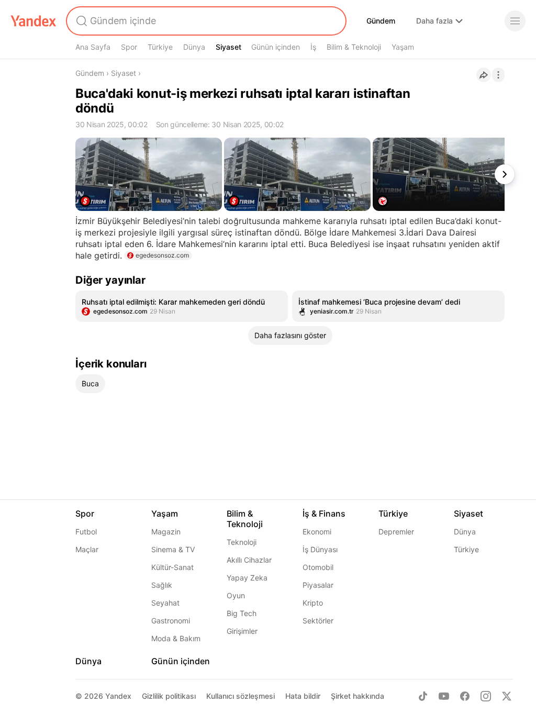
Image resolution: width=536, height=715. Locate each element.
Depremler (396, 531)
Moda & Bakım (175, 638)
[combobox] (205, 21)
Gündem (380, 20)
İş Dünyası (320, 549)
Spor (129, 46)
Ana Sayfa (92, 46)
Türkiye (160, 46)
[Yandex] (33, 21)
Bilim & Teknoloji (354, 46)
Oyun (236, 595)
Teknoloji (241, 542)
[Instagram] (485, 696)
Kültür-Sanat (172, 567)
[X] (506, 696)
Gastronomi (170, 620)
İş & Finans (324, 513)
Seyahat (165, 602)
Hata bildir (302, 695)
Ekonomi (317, 531)
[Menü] (515, 20)
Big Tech (241, 613)
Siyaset (228, 46)
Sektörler (318, 620)
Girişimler (242, 631)
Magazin (166, 531)
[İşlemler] (498, 75)
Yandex (118, 695)
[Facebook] (464, 696)
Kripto (313, 602)
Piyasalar (318, 584)
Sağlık (161, 584)
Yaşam (403, 46)
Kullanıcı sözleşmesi (240, 695)
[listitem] (181, 306)
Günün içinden (275, 46)
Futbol (86, 531)
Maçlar (86, 549)
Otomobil (318, 567)
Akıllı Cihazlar (249, 559)
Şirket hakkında (357, 695)
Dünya (194, 46)
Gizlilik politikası (169, 695)
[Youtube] (443, 696)
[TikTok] (422, 696)
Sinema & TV (173, 549)
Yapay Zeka (247, 577)
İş (313, 46)
